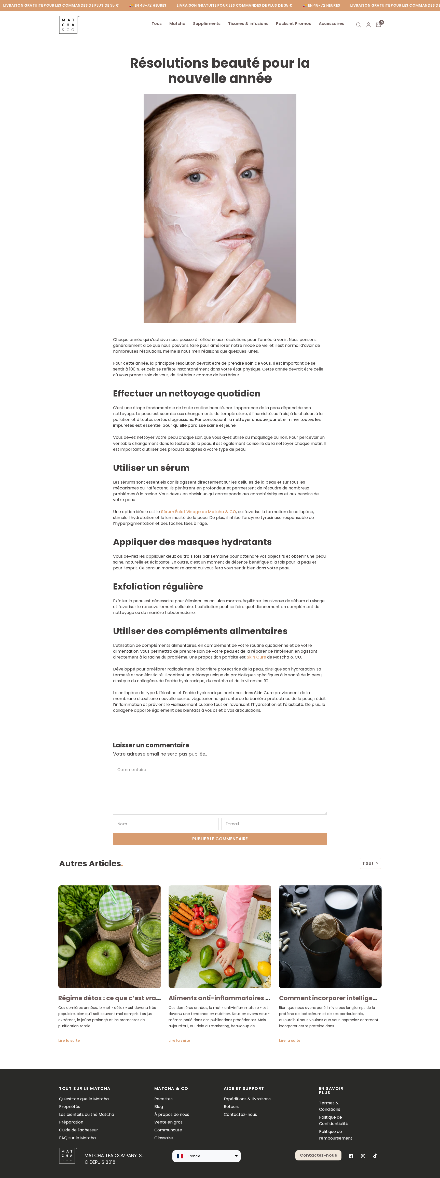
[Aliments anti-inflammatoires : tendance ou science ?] (220, 936)
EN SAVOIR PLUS (331, 1091)
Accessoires (331, 23)
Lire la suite (69, 1040)
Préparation (71, 1122)
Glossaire (163, 1138)
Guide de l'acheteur (78, 1130)
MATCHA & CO (171, 1089)
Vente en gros (168, 1122)
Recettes (163, 1099)
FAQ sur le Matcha (77, 1138)
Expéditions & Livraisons (247, 1099)
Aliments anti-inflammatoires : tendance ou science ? (254, 998)
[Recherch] (359, 25)
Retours (231, 1106)
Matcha (177, 23)
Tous (157, 23)
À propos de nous (171, 1114)
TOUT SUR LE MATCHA (85, 1089)
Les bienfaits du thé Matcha (86, 1114)
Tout (368, 863)
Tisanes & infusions (248, 23)
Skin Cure (256, 657)
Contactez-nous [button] (318, 1155)
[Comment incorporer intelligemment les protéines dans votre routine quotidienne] (330, 936)
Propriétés (69, 1106)
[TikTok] (375, 1155)
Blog (158, 1106)
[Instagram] (363, 1156)
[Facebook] (350, 1156)
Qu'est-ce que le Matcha (84, 1099)
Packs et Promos (293, 23)
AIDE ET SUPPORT (244, 1089)
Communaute (168, 1130)
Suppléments (207, 23)
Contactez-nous (240, 1114)
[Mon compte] (369, 25)
